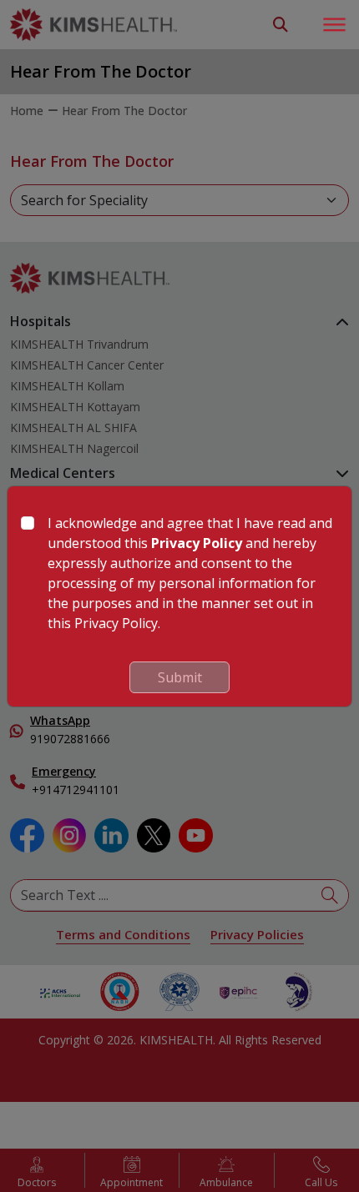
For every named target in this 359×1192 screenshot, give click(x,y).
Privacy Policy (196, 543)
